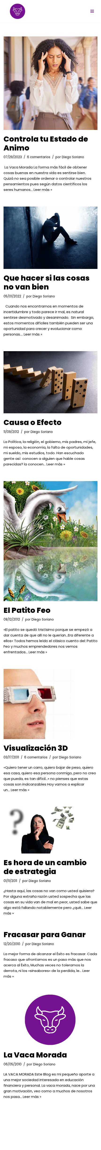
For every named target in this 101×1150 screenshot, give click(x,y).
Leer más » (43, 189)
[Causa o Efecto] (50, 382)
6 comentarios (38, 157)
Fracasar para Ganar (45, 934)
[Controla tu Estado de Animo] (50, 83)
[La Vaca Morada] (50, 1019)
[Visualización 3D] (50, 704)
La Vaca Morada (35, 1055)
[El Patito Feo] (50, 541)
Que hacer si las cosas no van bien (46, 282)
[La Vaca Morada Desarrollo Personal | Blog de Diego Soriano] (18, 11)
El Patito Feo (27, 610)
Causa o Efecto (33, 422)
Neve (8, 1141)
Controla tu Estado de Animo (46, 143)
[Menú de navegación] (92, 11)
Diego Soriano (73, 157)
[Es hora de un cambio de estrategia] (50, 830)
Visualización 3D (36, 748)
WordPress (58, 1141)
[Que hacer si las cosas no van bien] (50, 238)
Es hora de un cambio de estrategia (45, 867)
